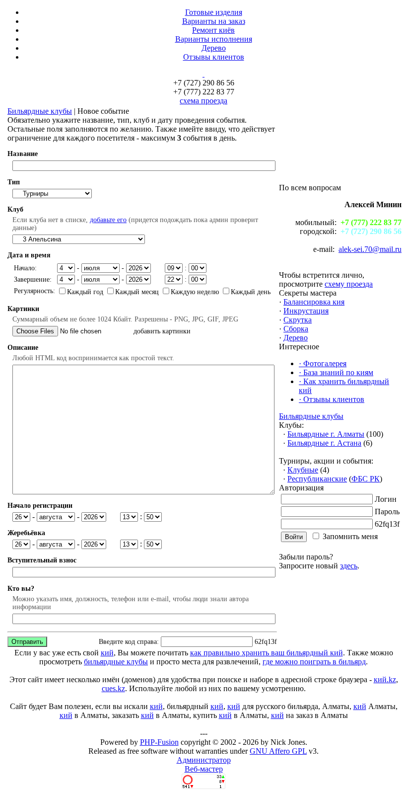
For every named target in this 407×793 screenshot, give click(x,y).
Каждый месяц (138, 292)
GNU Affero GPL (278, 751)
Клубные (302, 470)
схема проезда (203, 100)
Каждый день (251, 292)
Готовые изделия (213, 12)
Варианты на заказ (213, 21)
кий (107, 652)
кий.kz (385, 679)
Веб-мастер (204, 769)
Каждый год (86, 292)
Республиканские (317, 479)
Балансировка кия (313, 302)
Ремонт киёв (213, 30)
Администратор (204, 760)
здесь (348, 565)
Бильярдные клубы (39, 111)
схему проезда (349, 284)
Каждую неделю (196, 292)
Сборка (295, 328)
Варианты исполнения (213, 39)
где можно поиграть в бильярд (314, 661)
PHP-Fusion (159, 742)
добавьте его (108, 220)
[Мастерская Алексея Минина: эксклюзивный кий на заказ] (203, 74)
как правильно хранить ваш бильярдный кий (266, 652)
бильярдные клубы (116, 661)
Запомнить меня (350, 536)
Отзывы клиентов (213, 57)
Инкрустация (306, 311)
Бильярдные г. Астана (324, 443)
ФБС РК (365, 479)
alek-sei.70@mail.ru (370, 249)
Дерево (214, 48)
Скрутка (297, 320)
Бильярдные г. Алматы (325, 434)
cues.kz (113, 688)
